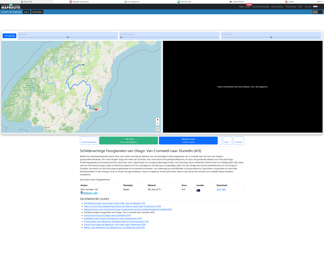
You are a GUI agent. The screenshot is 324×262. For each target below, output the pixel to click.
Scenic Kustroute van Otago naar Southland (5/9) (107, 215)
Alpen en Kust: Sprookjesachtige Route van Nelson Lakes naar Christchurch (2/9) (122, 206)
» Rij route (128, 140)
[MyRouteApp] (89, 192)
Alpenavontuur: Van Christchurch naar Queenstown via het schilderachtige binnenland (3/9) (128, 209)
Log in (26, 12)
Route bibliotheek (260, 6)
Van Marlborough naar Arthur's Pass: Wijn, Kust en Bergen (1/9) (114, 203)
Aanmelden (37, 12)
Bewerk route (188, 140)
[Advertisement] (162, 22)
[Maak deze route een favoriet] (220, 140)
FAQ (300, 6)
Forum (307, 6)
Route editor (277, 6)
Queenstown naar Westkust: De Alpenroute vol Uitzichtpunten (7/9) (116, 221)
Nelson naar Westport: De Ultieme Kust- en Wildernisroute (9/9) (114, 227)
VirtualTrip (9, 35)
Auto (315, 12)
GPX (219, 189)
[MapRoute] (11, 6)
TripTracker (290, 6)
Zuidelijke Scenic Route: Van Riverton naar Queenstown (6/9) (113, 218)
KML (224, 189)
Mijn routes (245, 6)
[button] (83, 64)
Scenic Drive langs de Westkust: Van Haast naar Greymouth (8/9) (115, 224)
